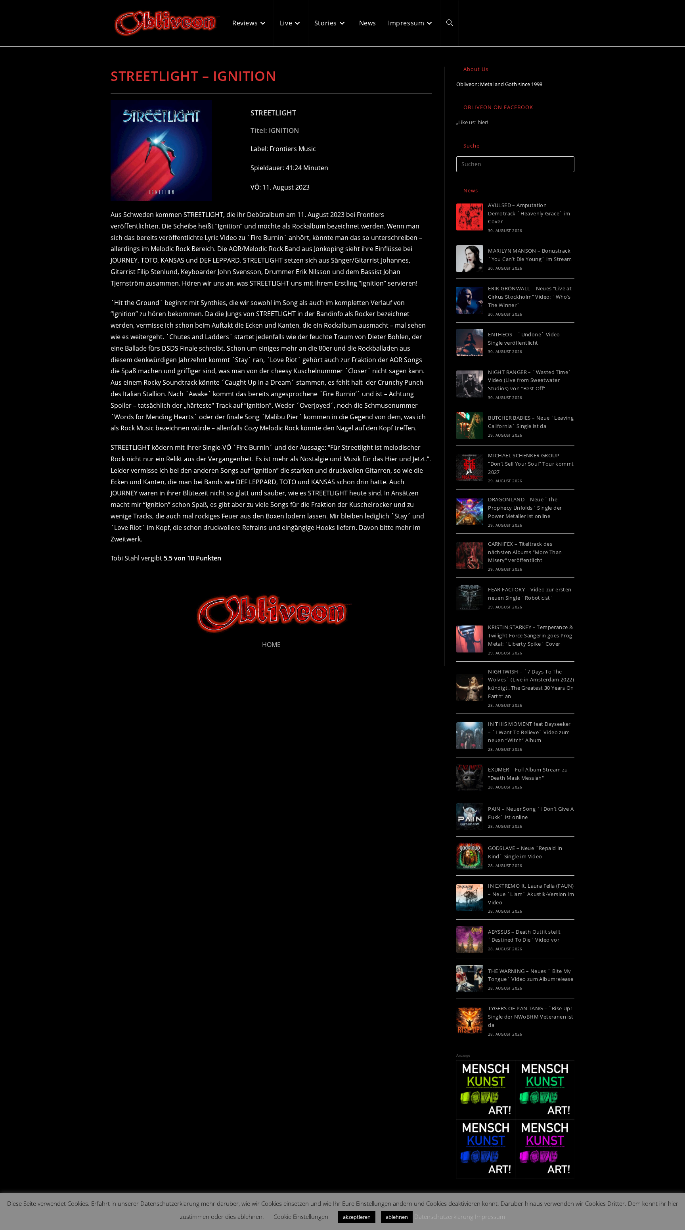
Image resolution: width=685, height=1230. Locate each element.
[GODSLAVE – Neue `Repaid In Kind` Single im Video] (469, 855)
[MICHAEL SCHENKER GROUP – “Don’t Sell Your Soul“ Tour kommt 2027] (469, 467)
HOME (271, 644)
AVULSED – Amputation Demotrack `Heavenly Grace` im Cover (529, 213)
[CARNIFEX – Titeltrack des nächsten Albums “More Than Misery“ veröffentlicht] (469, 555)
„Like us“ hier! (472, 122)
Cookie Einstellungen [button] (301, 1216)
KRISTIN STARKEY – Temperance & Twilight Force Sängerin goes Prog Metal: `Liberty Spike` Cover (530, 635)
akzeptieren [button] (357, 1216)
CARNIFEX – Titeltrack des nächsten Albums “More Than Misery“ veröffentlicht (525, 552)
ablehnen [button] (397, 1216)
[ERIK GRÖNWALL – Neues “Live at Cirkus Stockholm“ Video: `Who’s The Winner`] (469, 300)
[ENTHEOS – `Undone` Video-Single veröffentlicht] (469, 342)
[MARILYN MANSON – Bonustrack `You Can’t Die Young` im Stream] (469, 258)
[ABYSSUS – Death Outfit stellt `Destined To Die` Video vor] (469, 939)
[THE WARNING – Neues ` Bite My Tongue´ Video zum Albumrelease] (469, 978)
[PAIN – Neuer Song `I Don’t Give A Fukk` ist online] (469, 816)
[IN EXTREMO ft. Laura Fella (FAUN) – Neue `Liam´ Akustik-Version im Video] (469, 897)
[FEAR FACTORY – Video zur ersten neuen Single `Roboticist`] (469, 597)
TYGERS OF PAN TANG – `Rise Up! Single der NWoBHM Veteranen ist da (530, 1017)
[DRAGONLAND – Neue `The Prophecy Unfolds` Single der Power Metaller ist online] (469, 511)
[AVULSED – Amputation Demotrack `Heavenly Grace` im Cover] (469, 216)
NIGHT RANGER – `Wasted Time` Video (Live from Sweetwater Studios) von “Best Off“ (529, 380)
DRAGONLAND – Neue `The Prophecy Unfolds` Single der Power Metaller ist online (525, 508)
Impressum (490, 1216)
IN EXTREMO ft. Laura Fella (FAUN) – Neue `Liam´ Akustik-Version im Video (531, 894)
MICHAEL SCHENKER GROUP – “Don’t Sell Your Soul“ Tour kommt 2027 (531, 464)
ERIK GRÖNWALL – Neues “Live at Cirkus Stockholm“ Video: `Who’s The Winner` (530, 297)
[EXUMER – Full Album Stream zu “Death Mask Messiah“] (469, 777)
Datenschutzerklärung (443, 1216)
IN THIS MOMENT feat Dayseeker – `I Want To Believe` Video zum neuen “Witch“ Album (529, 732)
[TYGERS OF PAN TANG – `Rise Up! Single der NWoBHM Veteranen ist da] (469, 1020)
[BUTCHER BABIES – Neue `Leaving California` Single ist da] (469, 425)
